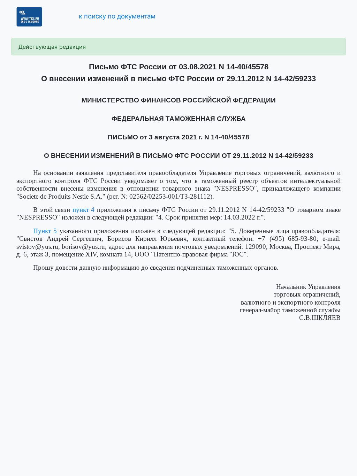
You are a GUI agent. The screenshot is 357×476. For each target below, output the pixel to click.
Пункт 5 (45, 231)
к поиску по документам (117, 16)
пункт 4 (84, 209)
